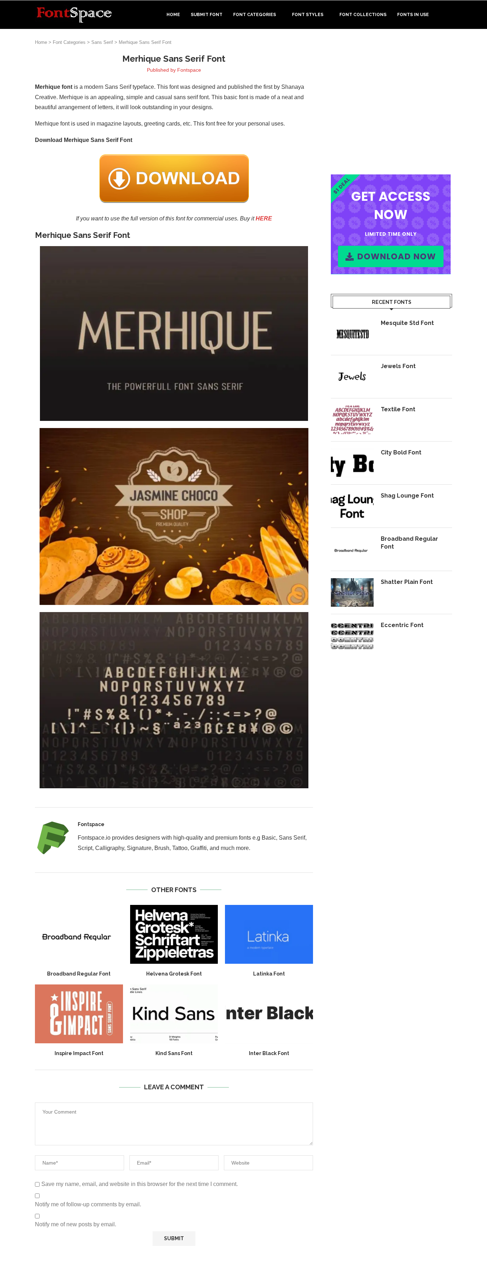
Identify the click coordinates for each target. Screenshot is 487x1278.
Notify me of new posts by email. (75, 1224)
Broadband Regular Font (79, 974)
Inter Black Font (269, 1053)
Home (173, 14)
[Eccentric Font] (352, 635)
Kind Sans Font (174, 1053)
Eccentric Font (402, 625)
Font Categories (254, 14)
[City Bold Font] (352, 463)
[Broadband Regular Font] (79, 934)
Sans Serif (102, 42)
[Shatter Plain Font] (352, 592)
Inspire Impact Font (79, 1053)
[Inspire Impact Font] (79, 1013)
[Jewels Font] (352, 376)
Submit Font (206, 14)
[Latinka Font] (269, 934)
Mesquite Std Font (407, 323)
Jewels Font (398, 366)
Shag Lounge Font (407, 495)
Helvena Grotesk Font (174, 974)
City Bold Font (401, 452)
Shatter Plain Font (407, 582)
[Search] (448, 14)
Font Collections (362, 14)
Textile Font (398, 409)
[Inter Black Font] (269, 1013)
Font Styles (307, 14)
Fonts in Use (413, 14)
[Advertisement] (391, 103)
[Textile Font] (352, 420)
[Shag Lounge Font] (352, 506)
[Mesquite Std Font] (352, 333)
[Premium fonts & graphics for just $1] (391, 179)
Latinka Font (269, 974)
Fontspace (189, 70)
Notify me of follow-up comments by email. (88, 1204)
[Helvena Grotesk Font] (174, 934)
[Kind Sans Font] (174, 1013)
